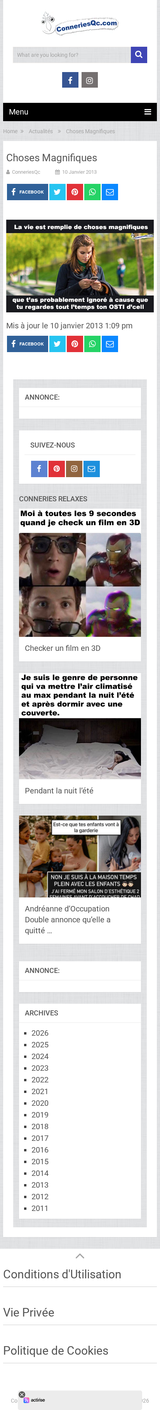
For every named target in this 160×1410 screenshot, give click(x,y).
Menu (18, 111)
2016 (40, 1149)
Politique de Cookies (55, 1350)
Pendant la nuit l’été (59, 790)
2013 (40, 1185)
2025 (40, 1044)
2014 (40, 1173)
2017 (40, 1138)
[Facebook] (39, 469)
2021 (40, 1091)
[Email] (91, 469)
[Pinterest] (57, 469)
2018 (40, 1126)
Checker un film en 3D (63, 648)
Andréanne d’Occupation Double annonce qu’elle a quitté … (68, 919)
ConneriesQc (26, 172)
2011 (40, 1208)
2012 (40, 1196)
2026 (40, 1033)
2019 (40, 1114)
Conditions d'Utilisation (62, 1274)
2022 (40, 1079)
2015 (40, 1161)
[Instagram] (74, 469)
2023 (40, 1068)
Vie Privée (28, 1312)
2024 (40, 1056)
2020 (40, 1103)
